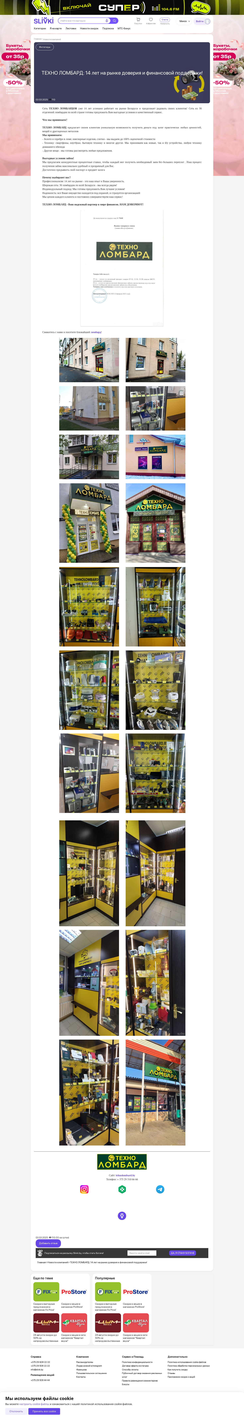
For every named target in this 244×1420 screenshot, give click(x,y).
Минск (183, 21)
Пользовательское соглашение (91, 1373)
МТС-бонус (124, 28)
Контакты (81, 1377)
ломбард (96, 332)
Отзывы (171, 1373)
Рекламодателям (84, 1362)
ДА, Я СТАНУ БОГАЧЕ (182, 1253)
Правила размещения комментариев (140, 1380)
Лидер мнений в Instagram (89, 1366)
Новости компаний (52, 39)
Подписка (108, 28)
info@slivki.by (37, 1369)
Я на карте (56, 28)
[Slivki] (43, 20)
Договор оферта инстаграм (135, 1366)
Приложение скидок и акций (181, 1377)
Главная (37, 39)
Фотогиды (44, 47)
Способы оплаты (130, 1369)
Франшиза (81, 1369)
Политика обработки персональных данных (189, 1366)
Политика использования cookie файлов (187, 1362)
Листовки (71, 28)
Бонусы (125, 1384)
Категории (40, 28)
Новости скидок (89, 28)
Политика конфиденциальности (137, 1362)
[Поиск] (114, 20)
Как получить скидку (178, 1369)
